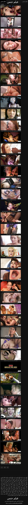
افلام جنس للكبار (17, 491)
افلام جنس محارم (4, 493)
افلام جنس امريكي (4, 481)
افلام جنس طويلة (16, 487)
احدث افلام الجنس (11, 477)
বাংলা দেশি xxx (21, 501)
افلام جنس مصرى (24, 495)
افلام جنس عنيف (21, 488)
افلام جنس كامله (4, 489)
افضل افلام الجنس (4, 477)
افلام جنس (12, 480)
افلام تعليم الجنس (18, 480)
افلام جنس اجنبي (19, 481)
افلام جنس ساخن (11, 485)
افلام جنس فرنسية (6, 488)
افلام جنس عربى (9, 487)
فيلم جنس (7, 501)
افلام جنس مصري (16, 495)
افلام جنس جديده (24, 484)
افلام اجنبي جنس (24, 478)
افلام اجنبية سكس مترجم (8, 478)
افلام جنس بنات (17, 482)
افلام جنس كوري (24, 491)
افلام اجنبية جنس (16, 478)
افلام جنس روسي (8, 484)
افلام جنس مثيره (18, 493)
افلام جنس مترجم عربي (19, 492)
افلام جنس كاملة (11, 489)
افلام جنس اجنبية (12, 481)
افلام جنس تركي (10, 482)
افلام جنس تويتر (4, 482)
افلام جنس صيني (24, 487)
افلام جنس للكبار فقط (9, 491)
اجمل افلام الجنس (19, 477)
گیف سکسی (16, 501)
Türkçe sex (11, 501)
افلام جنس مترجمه (10, 492)
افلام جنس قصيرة (18, 489)
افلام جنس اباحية (6, 480)
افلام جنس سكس (4, 485)
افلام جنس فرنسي (14, 488)
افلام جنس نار (10, 495)
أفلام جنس (25, 477)
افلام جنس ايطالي (24, 482)
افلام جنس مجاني (11, 493)
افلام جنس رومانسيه (19, 485)
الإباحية (2, 4)
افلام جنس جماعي (16, 484)
